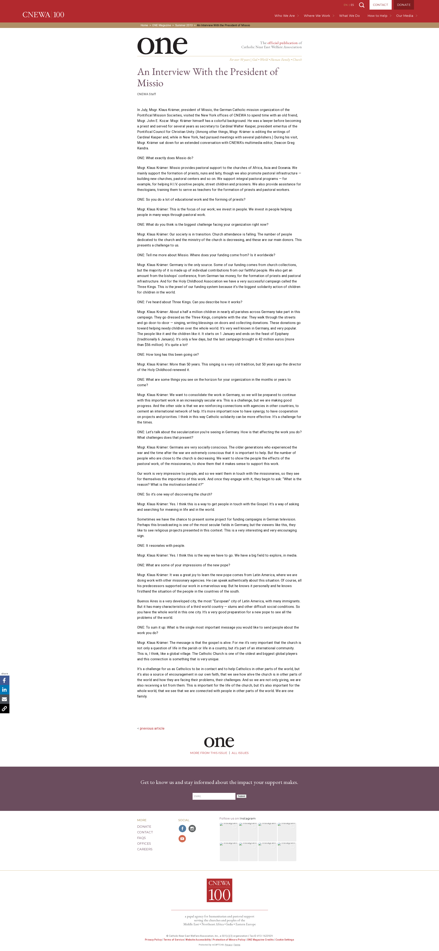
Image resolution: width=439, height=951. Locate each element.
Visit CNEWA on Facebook (182, 828)
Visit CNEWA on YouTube (182, 838)
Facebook (4, 680)
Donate (404, 5)
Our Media (404, 16)
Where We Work (317, 16)
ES (352, 5)
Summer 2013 (184, 25)
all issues (240, 753)
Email (4, 699)
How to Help (377, 16)
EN (346, 5)
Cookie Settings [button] (284, 939)
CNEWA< (43, 14)
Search (362, 5)
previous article (152, 728)
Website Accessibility (198, 939)
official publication (282, 42)
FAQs (141, 838)
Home (144, 25)
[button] (229, 832)
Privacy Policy (153, 939)
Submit (241, 796)
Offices (144, 844)
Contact (380, 5)
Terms (237, 945)
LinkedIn (4, 689)
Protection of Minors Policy (229, 939)
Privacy (228, 945)
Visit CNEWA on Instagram (192, 828)
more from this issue (208, 753)
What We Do (349, 16)
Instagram (248, 818)
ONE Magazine (161, 25)
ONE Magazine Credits (260, 939)
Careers (145, 849)
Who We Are (285, 16)
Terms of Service (174, 939)
